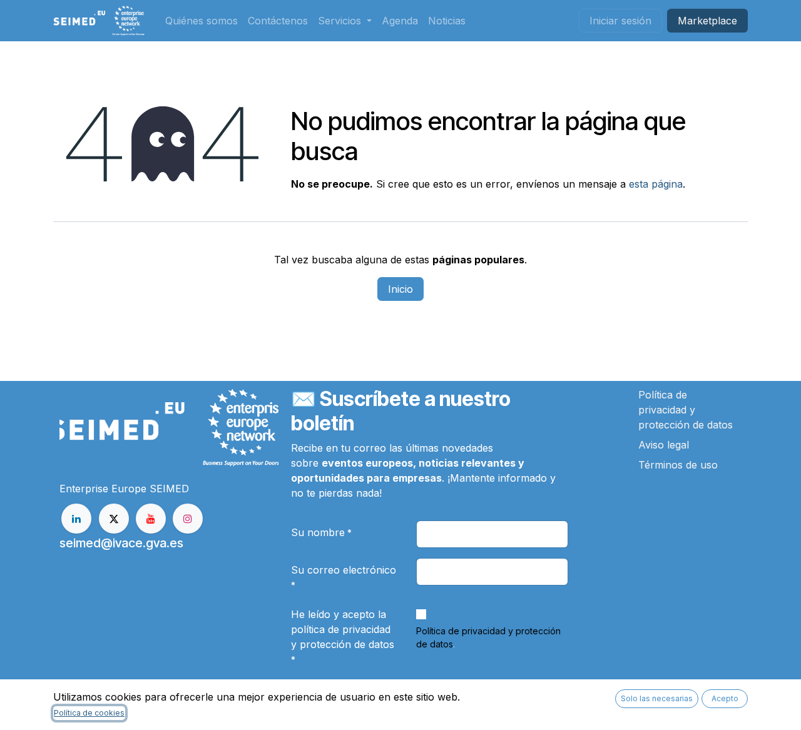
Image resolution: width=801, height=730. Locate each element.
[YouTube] (151, 519)
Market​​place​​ (707, 20)
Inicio (400, 289)
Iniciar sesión (620, 20)
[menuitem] (201, 20)
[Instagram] (188, 519)
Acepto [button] (725, 698)
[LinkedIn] (76, 519)
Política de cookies (89, 712)
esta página (656, 184)
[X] (114, 519)
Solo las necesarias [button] (657, 698)
